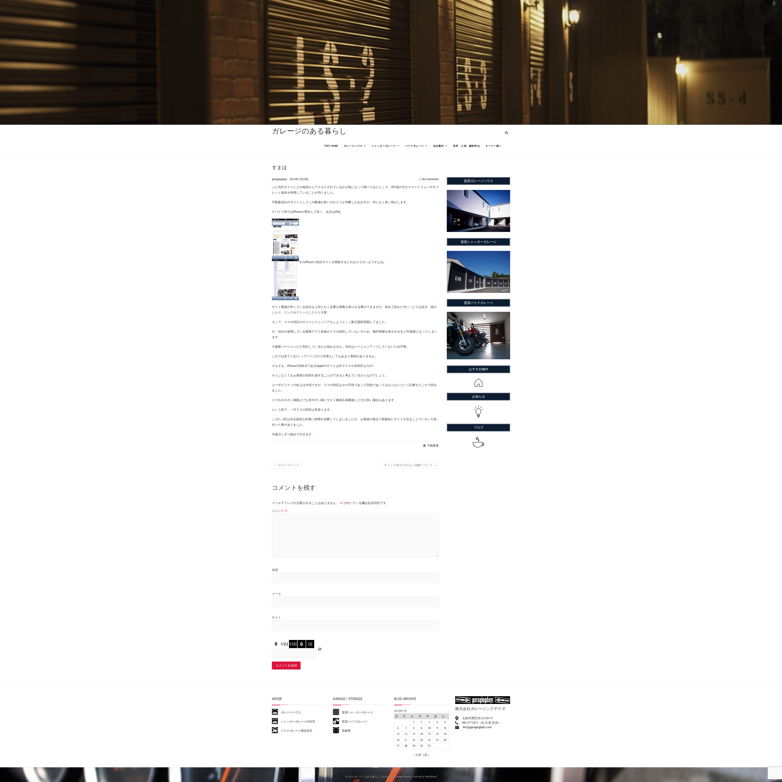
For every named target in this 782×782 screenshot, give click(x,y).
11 (437, 728)
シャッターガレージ (384, 145)
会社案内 (438, 145)
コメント (280, 511)
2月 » (426, 755)
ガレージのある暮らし (309, 131)
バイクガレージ (414, 145)
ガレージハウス (353, 145)
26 (445, 739)
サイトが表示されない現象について (410, 465)
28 (405, 745)
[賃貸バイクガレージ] (478, 314)
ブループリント (286, 465)
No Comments (430, 179)
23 (421, 739)
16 (421, 734)
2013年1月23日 (299, 179)
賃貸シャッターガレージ (356, 712)
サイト (276, 617)
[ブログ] (478, 442)
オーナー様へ (493, 145)
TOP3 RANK (331, 145)
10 (429, 728)
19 (445, 734)
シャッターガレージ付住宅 (296, 721)
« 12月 (417, 755)
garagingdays (280, 179)
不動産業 (433, 445)
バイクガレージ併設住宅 (295, 730)
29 (413, 745)
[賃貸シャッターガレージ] (478, 253)
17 (429, 734)
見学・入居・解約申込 (466, 145)
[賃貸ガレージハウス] (478, 192)
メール (276, 594)
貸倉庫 (344, 730)
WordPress (431, 776)
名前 (275, 570)
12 (445, 728)
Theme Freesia (403, 776)
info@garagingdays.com (475, 727)
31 (429, 745)
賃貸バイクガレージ (353, 721)
